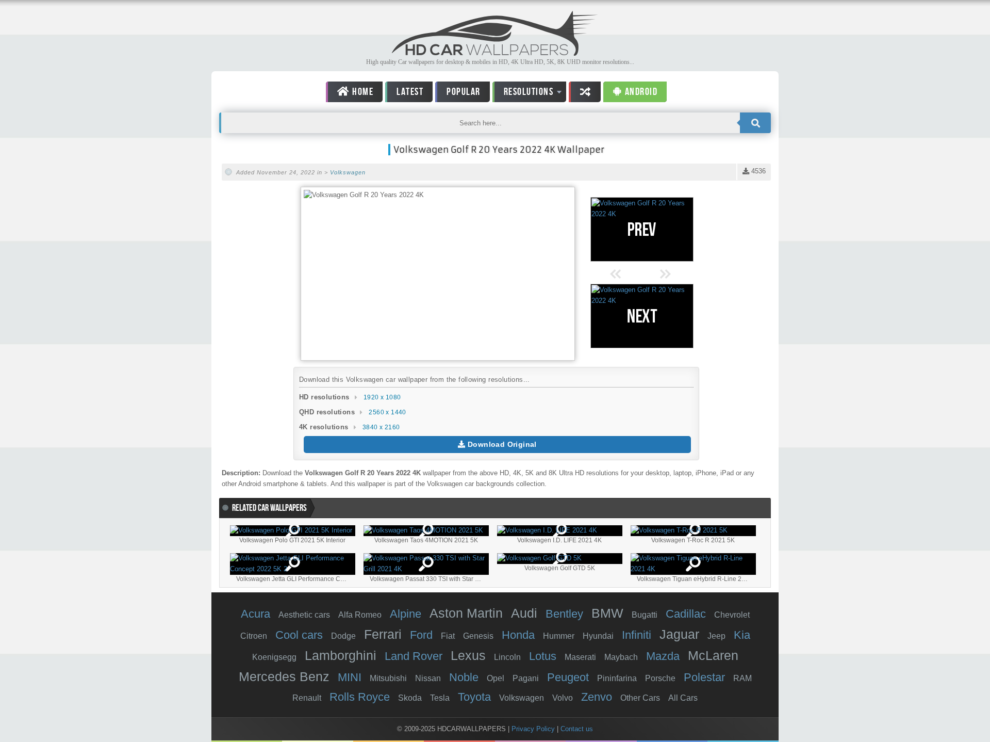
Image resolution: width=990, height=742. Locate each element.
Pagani (526, 678)
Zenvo (596, 696)
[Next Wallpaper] (642, 316)
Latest (410, 92)
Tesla (440, 697)
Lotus (542, 656)
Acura (255, 613)
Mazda (663, 656)
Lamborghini (340, 655)
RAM (742, 678)
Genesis (478, 636)
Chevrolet (732, 614)
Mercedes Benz (284, 676)
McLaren (713, 655)
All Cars (683, 697)
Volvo (562, 697)
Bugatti (644, 614)
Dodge (343, 636)
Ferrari (383, 634)
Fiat (448, 636)
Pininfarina (617, 678)
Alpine (405, 613)
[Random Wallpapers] (585, 92)
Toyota (474, 696)
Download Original (501, 444)
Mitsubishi (388, 678)
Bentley (564, 613)
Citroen (253, 636)
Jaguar (679, 634)
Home (362, 92)
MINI (349, 677)
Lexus (468, 655)
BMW (607, 613)
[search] (755, 122)
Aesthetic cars (304, 614)
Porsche (660, 678)
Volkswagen (348, 172)
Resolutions (523, 94)
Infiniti (636, 634)
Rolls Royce (359, 696)
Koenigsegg (274, 657)
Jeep (716, 636)
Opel (495, 678)
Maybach (621, 657)
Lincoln (507, 657)
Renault (306, 697)
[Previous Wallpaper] (642, 229)
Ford (421, 634)
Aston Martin (466, 613)
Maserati (580, 657)
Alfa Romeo (360, 614)
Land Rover (413, 656)
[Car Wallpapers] (495, 53)
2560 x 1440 (387, 412)
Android (639, 92)
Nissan (428, 678)
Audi (524, 613)
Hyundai (598, 636)
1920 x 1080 (382, 397)
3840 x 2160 (381, 427)
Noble (463, 677)
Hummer (558, 636)
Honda (518, 634)
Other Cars (640, 697)
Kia (742, 634)
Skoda (410, 697)
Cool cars (299, 634)
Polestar (704, 677)
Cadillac (686, 613)
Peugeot (568, 677)
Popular (464, 92)
